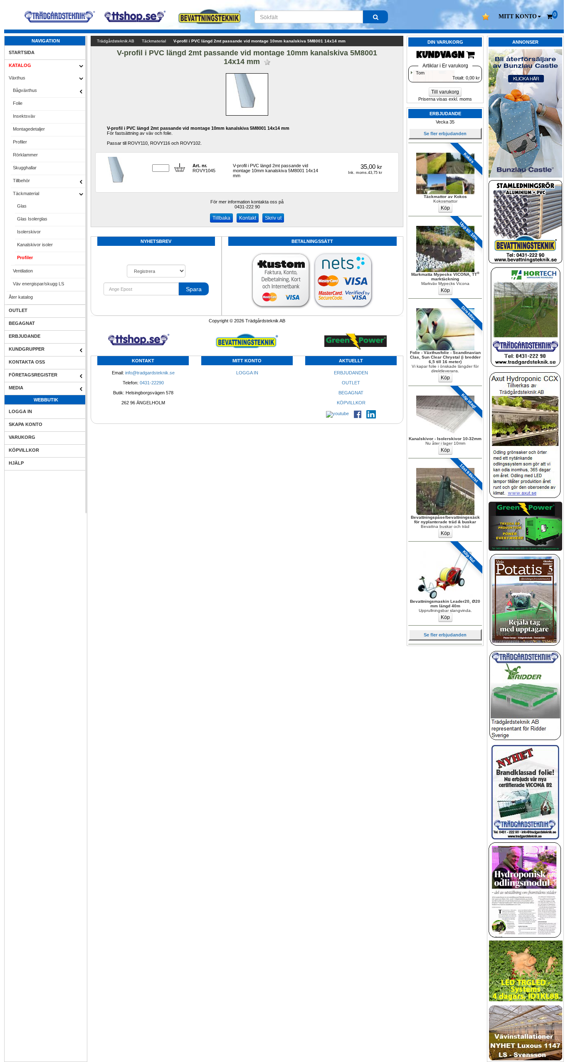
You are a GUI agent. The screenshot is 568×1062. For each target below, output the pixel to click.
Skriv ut (273, 218)
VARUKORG (22, 437)
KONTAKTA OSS (27, 361)
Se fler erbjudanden (445, 133)
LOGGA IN (20, 411)
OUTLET (18, 310)
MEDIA (16, 387)
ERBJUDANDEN (351, 372)
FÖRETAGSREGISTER (33, 374)
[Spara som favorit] (267, 62)
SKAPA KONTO (25, 424)
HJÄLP (16, 462)
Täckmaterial (26, 193)
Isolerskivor (29, 231)
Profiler (20, 141)
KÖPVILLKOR (24, 450)
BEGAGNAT (22, 323)
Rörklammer (25, 154)
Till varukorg (445, 92)
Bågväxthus (25, 90)
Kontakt (247, 218)
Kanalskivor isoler (35, 244)
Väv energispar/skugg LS (38, 283)
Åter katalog (21, 297)
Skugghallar (25, 167)
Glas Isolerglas (32, 218)
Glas (22, 205)
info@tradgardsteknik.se (150, 372)
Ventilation (23, 270)
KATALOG (20, 65)
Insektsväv (24, 116)
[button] (520, 16)
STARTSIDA (22, 52)
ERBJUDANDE (24, 336)
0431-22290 (152, 382)
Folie (17, 103)
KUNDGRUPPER (26, 349)
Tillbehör (21, 180)
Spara (194, 289)
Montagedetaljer (29, 128)
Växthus (17, 77)
